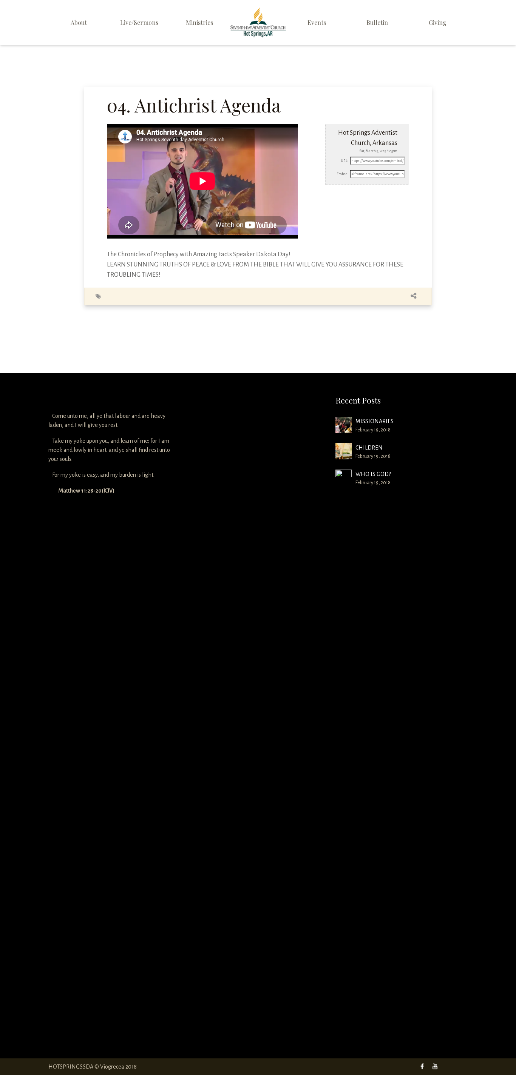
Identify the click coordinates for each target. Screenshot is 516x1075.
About (79, 22)
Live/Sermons (139, 22)
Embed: (343, 174)
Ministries (199, 22)
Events (316, 22)
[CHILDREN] (343, 451)
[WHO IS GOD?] (343, 753)
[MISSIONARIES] (343, 425)
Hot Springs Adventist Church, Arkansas (367, 137)
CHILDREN (369, 448)
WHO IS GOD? (373, 474)
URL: (345, 161)
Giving (437, 22)
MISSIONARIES (374, 421)
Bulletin (377, 22)
